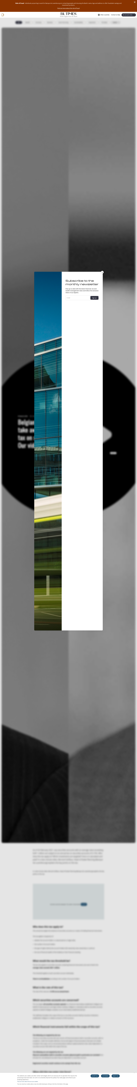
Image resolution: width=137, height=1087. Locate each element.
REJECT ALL (116, 1076)
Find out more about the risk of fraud (68, 8)
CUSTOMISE (105, 1076)
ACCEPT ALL (95, 1076)
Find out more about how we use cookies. (27, 1081)
